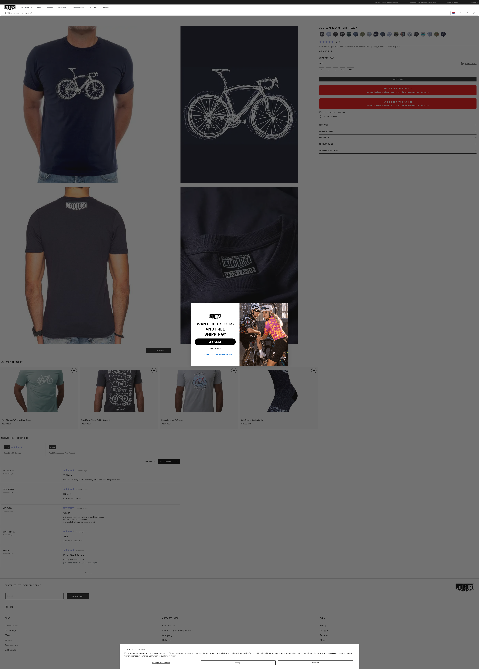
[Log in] (460, 13)
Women (49, 7)
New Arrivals (26, 7)
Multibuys (62, 7)
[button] (474, 13)
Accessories (78, 7)
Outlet (106, 7)
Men (39, 7)
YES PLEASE (215, 341)
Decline (315, 662)
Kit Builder (93, 7)
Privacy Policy (170, 656)
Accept (238, 662)
